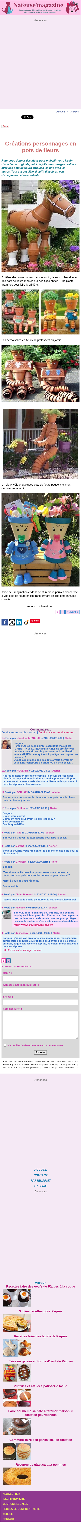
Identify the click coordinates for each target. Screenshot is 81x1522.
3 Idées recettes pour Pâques (40, 1311)
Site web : (9, 996)
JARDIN (74, 111)
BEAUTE (29, 1061)
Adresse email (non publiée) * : (21, 984)
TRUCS (16, 1064)
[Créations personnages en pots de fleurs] (40, 181)
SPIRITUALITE (71, 1068)
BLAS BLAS (36, 1064)
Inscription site (14, 1499)
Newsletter (11, 1494)
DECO (46, 1061)
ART (5, 1061)
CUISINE (62, 1061)
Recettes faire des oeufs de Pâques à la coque (40, 1286)
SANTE (38, 1061)
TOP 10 (62, 1064)
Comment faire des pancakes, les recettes (40, 1440)
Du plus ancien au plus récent (56, 732)
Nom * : (7, 973)
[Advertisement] (40, 62)
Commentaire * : (12, 1008)
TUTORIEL (72, 1064)
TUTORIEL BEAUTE (12, 1068)
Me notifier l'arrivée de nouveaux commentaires (35, 1045)
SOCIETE (13, 1061)
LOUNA (60, 1068)
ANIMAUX (35, 1068)
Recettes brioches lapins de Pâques (40, 1336)
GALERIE (40, 1186)
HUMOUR (7, 1064)
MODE (53, 1061)
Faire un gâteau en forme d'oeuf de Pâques (41, 1361)
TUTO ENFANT (48, 1068)
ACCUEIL (40, 1169)
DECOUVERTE (50, 1064)
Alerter (68, 738)
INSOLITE (72, 1061)
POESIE (25, 1064)
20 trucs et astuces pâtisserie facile (40, 1386)
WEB (21, 1061)
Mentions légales (15, 1504)
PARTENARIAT (41, 1180)
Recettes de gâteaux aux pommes (41, 1464)
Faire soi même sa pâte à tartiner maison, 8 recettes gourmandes (40, 1413)
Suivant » (72, 611)
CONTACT (40, 1175)
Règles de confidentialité (21, 1509)
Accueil (60, 111)
